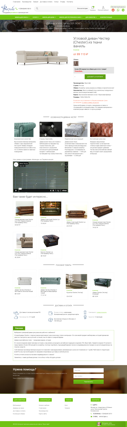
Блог (66, 405)
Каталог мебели (33, 28)
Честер (70, 28)
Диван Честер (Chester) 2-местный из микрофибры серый (49, 291)
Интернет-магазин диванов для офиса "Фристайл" (34, 424)
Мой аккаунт (17, 405)
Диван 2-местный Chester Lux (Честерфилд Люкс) (76, 223)
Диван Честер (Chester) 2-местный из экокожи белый (24, 290)
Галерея (35, 2)
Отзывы (62, 2)
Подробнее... (79, 71)
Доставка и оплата (46, 2)
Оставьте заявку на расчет (90, 102)
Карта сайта (43, 414)
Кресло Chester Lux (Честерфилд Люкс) (47, 252)
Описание (19, 328)
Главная (24, 28)
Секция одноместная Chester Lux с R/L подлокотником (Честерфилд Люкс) (24, 253)
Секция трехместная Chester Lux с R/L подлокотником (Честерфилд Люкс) (102, 223)
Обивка (75, 59)
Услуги (35, 17)
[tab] (19, 328)
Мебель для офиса (21, 17)
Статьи (56, 2)
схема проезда (101, 312)
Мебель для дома (48, 17)
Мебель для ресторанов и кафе (70, 17)
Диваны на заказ (18, 408)
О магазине (16, 2)
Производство (26, 2)
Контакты (70, 2)
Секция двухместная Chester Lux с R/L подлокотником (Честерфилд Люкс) (24, 221)
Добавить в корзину (95, 77)
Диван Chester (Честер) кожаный (100, 293)
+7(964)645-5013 (24, 9)
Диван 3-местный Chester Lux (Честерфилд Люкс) (50, 220)
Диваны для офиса (60, 28)
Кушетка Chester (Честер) (75, 292)
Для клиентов (90, 17)
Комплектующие (106, 17)
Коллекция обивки (19, 414)
